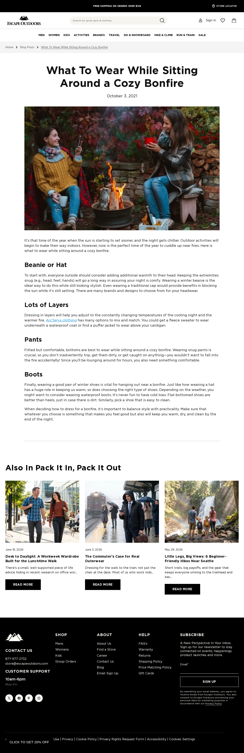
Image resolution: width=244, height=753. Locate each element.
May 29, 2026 (174, 549)
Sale (202, 35)
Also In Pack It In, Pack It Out (63, 468)
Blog (100, 667)
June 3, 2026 (93, 549)
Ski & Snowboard (137, 35)
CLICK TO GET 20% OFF (29, 742)
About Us (104, 643)
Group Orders (65, 661)
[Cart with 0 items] (234, 20)
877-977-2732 (15, 659)
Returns (145, 655)
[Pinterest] (29, 698)
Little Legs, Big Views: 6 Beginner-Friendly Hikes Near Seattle (195, 558)
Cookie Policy (86, 739)
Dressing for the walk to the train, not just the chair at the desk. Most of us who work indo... (120, 570)
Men (42, 35)
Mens (59, 643)
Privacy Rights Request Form (122, 739)
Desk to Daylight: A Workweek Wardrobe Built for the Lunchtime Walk (42, 558)
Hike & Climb (163, 35)
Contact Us (105, 661)
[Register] (201, 20)
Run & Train (186, 35)
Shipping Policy (150, 661)
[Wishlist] (223, 20)
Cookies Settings (182, 739)
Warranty (146, 649)
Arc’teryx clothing (61, 320)
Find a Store (106, 649)
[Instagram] (39, 698)
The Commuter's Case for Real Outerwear (112, 558)
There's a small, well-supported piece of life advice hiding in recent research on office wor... (41, 570)
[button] (162, 20)
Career (102, 655)
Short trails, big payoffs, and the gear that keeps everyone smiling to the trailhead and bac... (198, 572)
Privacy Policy (213, 703)
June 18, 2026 (14, 549)
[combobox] (118, 21)
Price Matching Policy (155, 667)
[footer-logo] (14, 640)
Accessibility (156, 739)
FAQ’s (143, 643)
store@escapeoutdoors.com (26, 663)
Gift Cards (146, 673)
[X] (9, 698)
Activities (81, 35)
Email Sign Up (107, 673)
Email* (184, 664)
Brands (99, 35)
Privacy (67, 739)
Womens (62, 649)
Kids (66, 35)
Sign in (211, 20)
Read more (23, 584)
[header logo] (24, 20)
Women (54, 35)
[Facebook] (19, 698)
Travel (114, 35)
